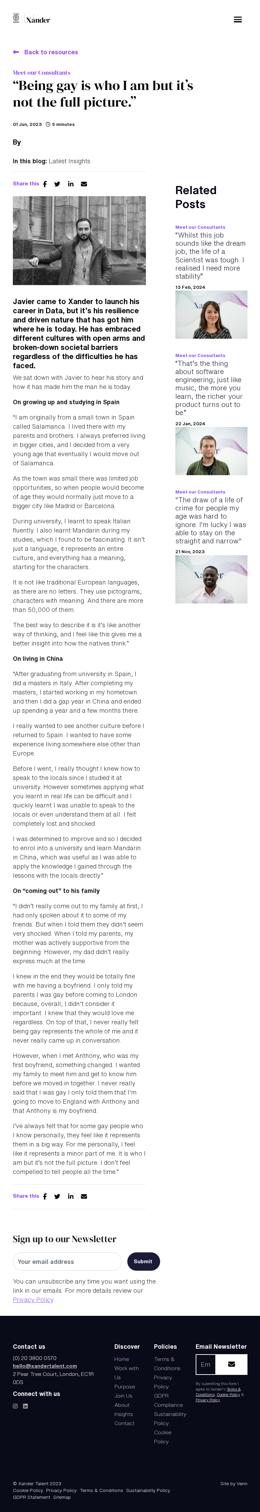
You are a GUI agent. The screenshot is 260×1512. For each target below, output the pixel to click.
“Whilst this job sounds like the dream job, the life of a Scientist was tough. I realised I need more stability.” (210, 255)
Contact (124, 1423)
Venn (242, 1483)
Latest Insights (69, 161)
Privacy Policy (33, 1299)
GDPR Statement (31, 1497)
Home (121, 1359)
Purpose (124, 1386)
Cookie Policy (228, 1394)
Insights (123, 1414)
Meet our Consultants (41, 72)
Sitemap (62, 1497)
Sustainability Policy (148, 1490)
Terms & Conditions (101, 1490)
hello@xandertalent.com (45, 1365)
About (122, 1404)
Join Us (123, 1395)
